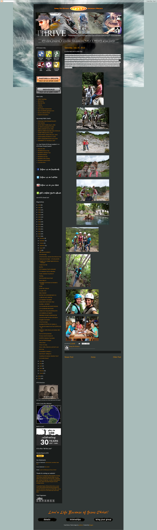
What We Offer (41, 103)
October (42, 243)
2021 (39, 217)
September (42, 245)
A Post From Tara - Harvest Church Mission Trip (50, 256)
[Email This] (82, 343)
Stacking (41, 276)
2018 (39, 224)
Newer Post (69, 357)
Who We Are (41, 101)
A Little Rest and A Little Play (45, 297)
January (41, 373)
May (41, 363)
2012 (39, 376)
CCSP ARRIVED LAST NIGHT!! (45, 313)
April (41, 366)
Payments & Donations (43, 114)
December (42, 238)
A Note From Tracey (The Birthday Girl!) (48, 311)
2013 (39, 236)
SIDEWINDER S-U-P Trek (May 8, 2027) (46, 140)
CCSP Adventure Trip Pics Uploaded (47, 269)
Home (93, 357)
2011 (39, 378)
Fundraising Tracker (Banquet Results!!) (47, 121)
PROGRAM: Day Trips (43, 156)
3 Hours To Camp (43, 345)
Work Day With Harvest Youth (46, 278)
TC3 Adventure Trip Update (45, 299)
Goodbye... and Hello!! (44, 304)
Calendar (40, 105)
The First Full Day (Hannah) (45, 333)
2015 (39, 231)
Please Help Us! (42, 280)
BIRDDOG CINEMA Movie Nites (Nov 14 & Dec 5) (49, 131)
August (41, 248)
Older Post (117, 357)
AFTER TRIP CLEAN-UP (44, 288)
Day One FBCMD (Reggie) (45, 340)
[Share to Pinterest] (89, 343)
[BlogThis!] (84, 343)
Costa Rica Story (41, 162)
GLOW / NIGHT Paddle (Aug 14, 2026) (46, 125)
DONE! (40, 286)
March (41, 368)
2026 (39, 205)
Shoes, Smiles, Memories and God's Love (49, 347)
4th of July (41, 349)
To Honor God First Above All (46, 336)
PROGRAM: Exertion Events (44, 160)
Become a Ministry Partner (44, 112)
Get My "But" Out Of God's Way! (46, 302)
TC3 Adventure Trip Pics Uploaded (47, 271)
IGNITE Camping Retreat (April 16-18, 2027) (48, 138)
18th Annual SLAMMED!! (44, 252)
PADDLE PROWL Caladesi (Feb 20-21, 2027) (48, 134)
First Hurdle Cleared (43, 358)
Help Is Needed (42, 293)
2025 (39, 207)
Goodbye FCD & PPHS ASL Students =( (48, 324)
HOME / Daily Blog (42, 99)
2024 (39, 210)
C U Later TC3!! (42, 290)
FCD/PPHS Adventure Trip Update (47, 338)
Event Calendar (41, 123)
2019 (39, 222)
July (40, 250)
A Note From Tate (43, 265)
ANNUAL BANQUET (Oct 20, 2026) (45, 129)
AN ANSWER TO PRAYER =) (45, 351)
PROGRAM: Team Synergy (44, 158)
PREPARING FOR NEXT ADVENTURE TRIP (48, 315)
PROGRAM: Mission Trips (43, 150)
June (41, 361)
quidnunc (81, 525)
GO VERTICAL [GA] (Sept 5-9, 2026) (46, 127)
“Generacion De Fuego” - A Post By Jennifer (49, 259)
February (42, 370)
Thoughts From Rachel (44, 319)
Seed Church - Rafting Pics (45, 353)
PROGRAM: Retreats (42, 154)
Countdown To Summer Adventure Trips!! (48, 356)
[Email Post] (79, 343)
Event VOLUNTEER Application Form (46, 110)
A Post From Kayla (43, 322)
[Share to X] (85, 343)
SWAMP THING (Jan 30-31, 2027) (45, 132)
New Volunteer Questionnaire (45, 109)
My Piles (41, 267)
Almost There (42, 342)
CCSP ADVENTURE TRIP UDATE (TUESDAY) (48, 306)
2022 (39, 214)
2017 (39, 226)
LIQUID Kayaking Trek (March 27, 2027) (47, 136)
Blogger (91, 525)
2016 (39, 229)
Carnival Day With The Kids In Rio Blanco (48, 317)
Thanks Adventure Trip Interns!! (46, 273)
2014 (39, 234)
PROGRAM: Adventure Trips (44, 152)
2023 (39, 212)
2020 (39, 219)
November (42, 240)
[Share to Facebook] (87, 343)
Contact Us (40, 107)
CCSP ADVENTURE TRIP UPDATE (46, 308)
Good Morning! (43, 254)
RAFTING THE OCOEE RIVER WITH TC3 (47, 295)
